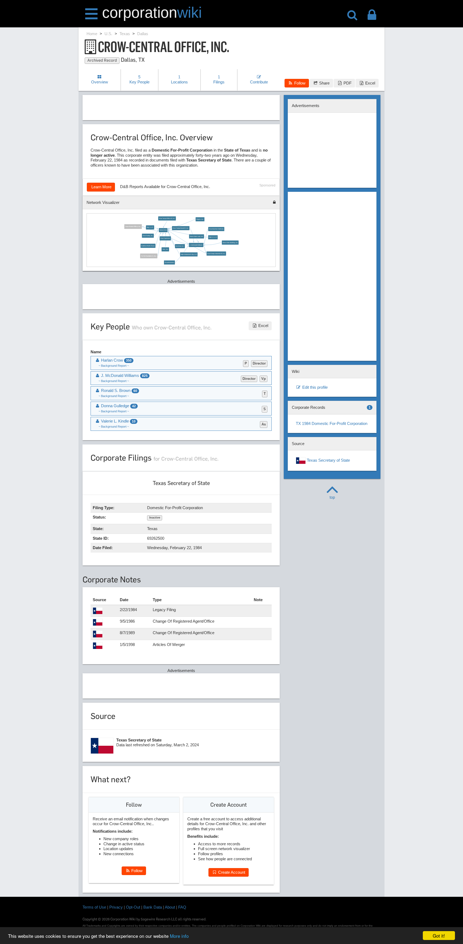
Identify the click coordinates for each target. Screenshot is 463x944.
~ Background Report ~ (114, 365)
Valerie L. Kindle (118, 421)
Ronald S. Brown (118, 390)
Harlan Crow (163, 230)
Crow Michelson (169, 262)
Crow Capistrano (165, 238)
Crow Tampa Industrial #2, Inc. (216, 253)
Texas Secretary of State (328, 460)
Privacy (116, 907)
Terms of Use (94, 907)
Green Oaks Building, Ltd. (230, 242)
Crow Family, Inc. (148, 235)
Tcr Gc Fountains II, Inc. (148, 256)
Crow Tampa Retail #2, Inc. (181, 228)
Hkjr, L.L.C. (150, 227)
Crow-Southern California (216, 229)
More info (179, 935)
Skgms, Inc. (200, 219)
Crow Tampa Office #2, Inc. (167, 218)
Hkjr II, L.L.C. (213, 237)
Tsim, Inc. (165, 249)
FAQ (182, 907)
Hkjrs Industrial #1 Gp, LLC (189, 254)
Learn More (100, 187)
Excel (369, 83)
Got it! (439, 935)
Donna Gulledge (118, 405)
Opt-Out (133, 907)
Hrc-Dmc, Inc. (180, 246)
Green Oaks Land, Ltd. (196, 236)
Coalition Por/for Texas (148, 246)
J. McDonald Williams (196, 245)
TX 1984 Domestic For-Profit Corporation (331, 423)
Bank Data (152, 907)
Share (324, 83)
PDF (347, 83)
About (170, 907)
